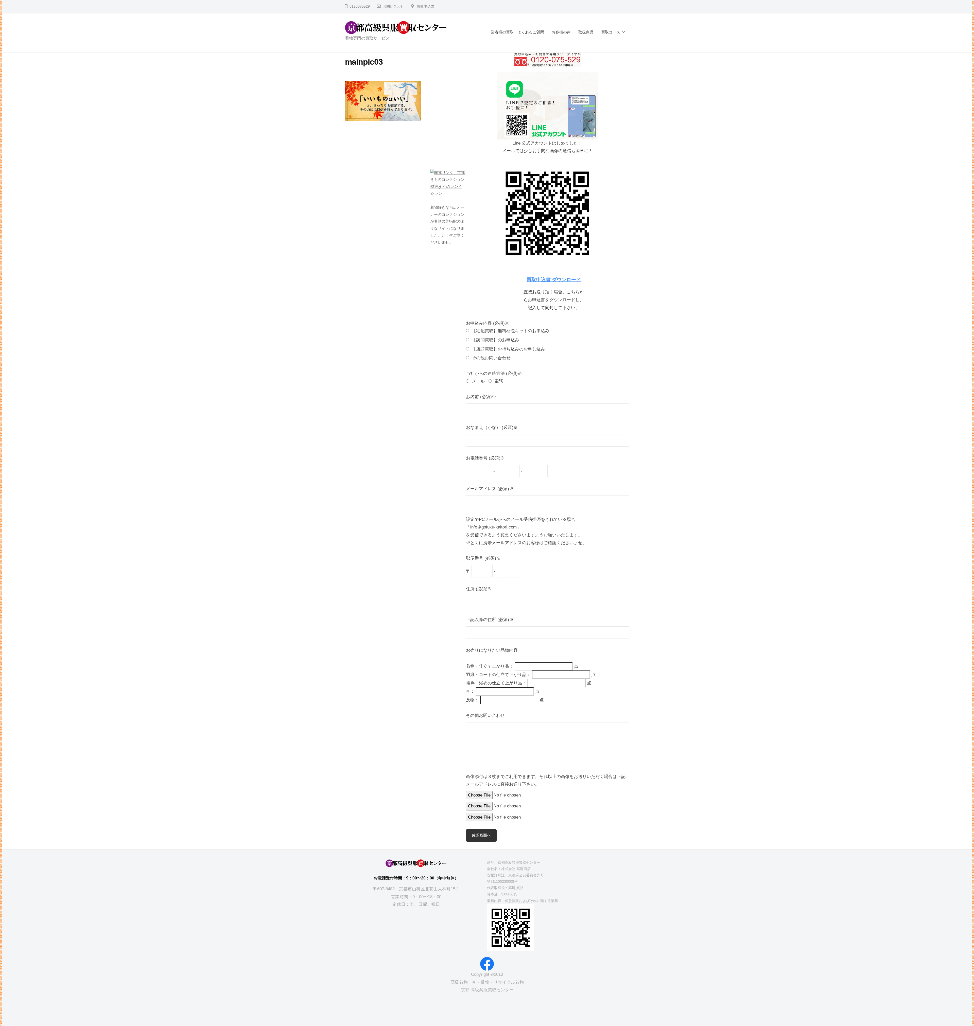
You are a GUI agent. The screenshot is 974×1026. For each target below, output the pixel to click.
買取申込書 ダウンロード (554, 279)
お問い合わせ (393, 6)
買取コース (610, 32)
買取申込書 (425, 6)
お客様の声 (561, 32)
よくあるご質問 (530, 32)
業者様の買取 (502, 32)
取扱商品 (586, 32)
